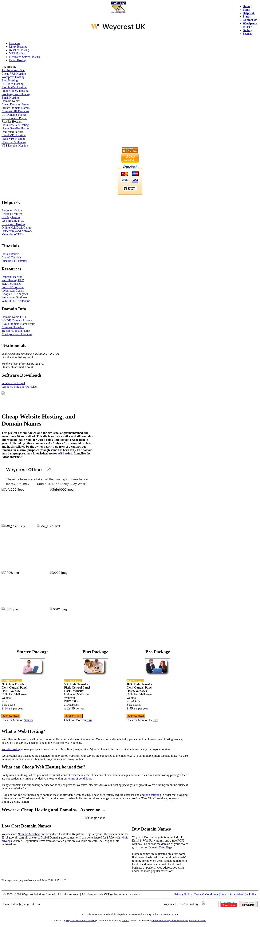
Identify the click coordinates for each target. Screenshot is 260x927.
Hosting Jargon (11, 217)
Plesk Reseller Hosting (15, 125)
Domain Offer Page (160, 847)
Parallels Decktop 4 (13, 383)
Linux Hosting (18, 46)
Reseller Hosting (19, 50)
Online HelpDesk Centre (16, 227)
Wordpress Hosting (13, 77)
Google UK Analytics (15, 294)
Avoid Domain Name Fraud (18, 323)
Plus (89, 720)
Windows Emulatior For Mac (19, 386)
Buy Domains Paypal (14, 118)
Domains (14, 43)
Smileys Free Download (175, 920)
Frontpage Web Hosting (16, 94)
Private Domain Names (16, 107)
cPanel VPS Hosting (14, 142)
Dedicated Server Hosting (24, 56)
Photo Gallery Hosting (15, 90)
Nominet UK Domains (15, 111)
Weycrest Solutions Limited (80, 920)
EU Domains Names (14, 114)
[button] (25, 505)
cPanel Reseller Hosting (16, 128)
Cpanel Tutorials (11, 257)
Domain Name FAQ (14, 317)
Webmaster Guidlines (14, 297)
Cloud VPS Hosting (14, 135)
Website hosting (11, 749)
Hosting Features (12, 213)
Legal (223, 894)
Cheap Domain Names (15, 104)
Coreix (125, 920)
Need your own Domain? (17, 334)
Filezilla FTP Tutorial (14, 260)
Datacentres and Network (17, 231)
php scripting (153, 794)
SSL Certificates (11, 283)
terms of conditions (79, 778)
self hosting (65, 453)
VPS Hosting (17, 53)
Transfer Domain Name (16, 330)
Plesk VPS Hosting (13, 138)
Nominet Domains (13, 327)
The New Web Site (13, 70)
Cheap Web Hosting (14, 73)
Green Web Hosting (14, 224)
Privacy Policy (183, 894)
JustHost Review (197, 920)
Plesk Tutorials (10, 254)
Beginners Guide (12, 210)
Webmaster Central (13, 290)
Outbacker (157, 920)
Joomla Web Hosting (14, 87)
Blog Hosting (10, 80)
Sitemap (247, 33)
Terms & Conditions (206, 894)
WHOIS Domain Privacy (17, 320)
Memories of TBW (13, 234)
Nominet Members (29, 834)
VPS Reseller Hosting (15, 145)
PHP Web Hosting (13, 83)
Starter (28, 720)
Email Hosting (17, 60)
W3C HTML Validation (16, 300)
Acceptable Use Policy (243, 894)
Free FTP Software (13, 287)
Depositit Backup (12, 276)
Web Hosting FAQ (13, 220)
